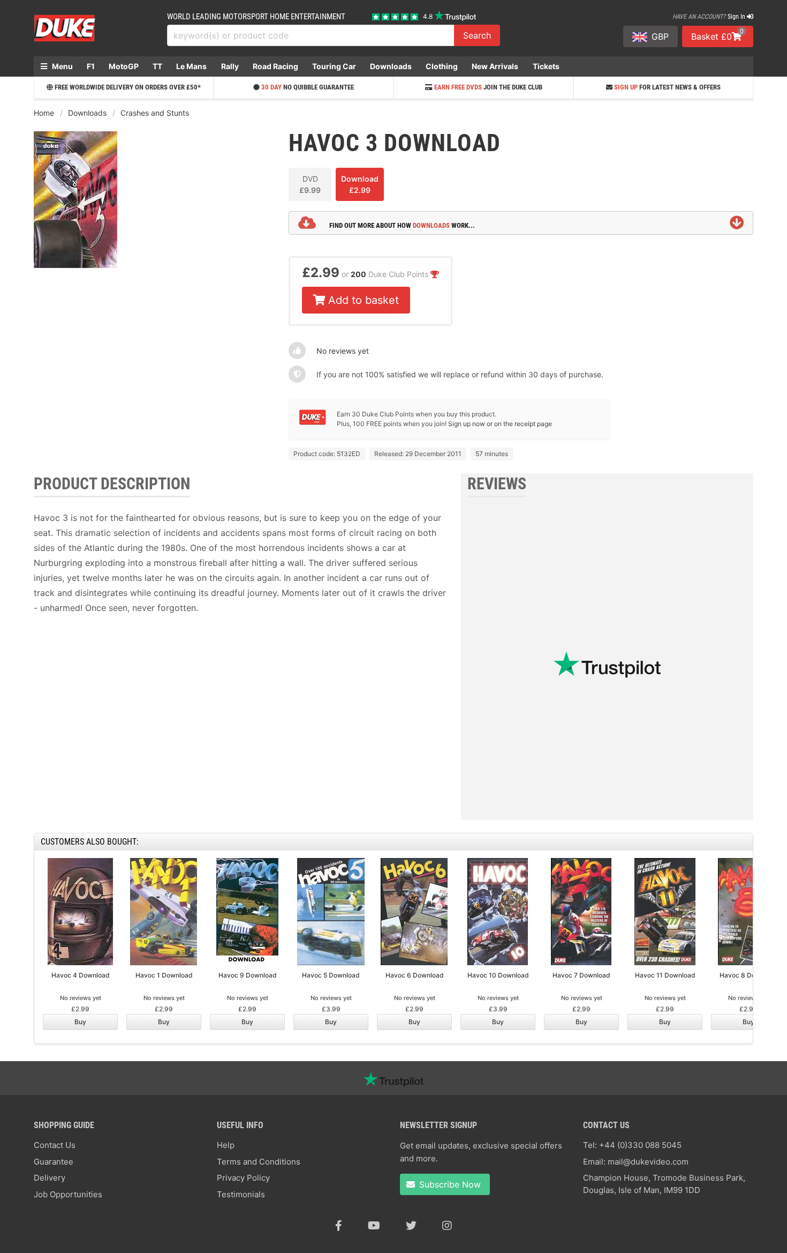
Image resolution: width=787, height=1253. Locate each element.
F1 (91, 66)
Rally (230, 66)
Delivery (49, 1178)
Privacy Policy (243, 1178)
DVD (310, 184)
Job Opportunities (68, 1194)
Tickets (546, 66)
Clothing (442, 66)
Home (44, 112)
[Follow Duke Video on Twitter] (411, 1225)
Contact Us (54, 1145)
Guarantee (53, 1162)
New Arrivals (495, 66)
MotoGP (124, 66)
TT (157, 66)
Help (225, 1145)
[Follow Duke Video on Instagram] (447, 1225)
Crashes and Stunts (154, 112)
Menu (61, 66)
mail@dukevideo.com (648, 1162)
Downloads (391, 66)
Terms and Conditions (258, 1162)
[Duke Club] (312, 423)
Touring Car (334, 66)
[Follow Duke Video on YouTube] (374, 1225)
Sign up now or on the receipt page (500, 424)
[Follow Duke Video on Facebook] (338, 1225)
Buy (80, 1022)
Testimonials (241, 1194)
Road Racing (275, 66)
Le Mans (191, 66)
